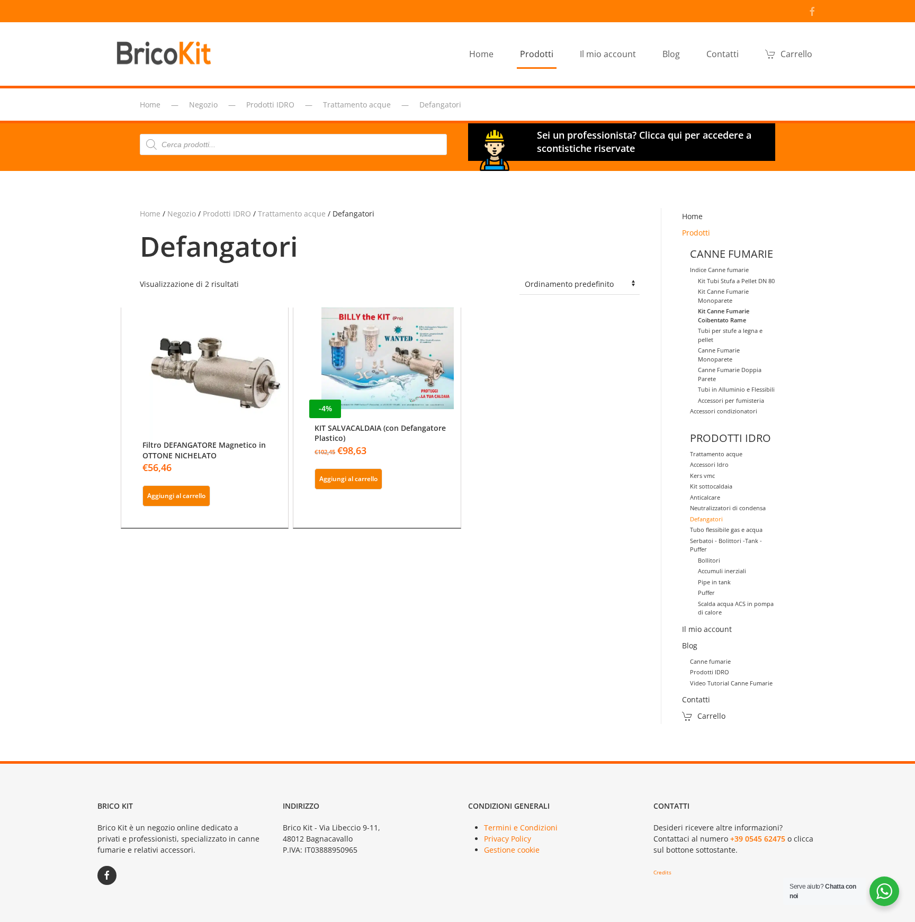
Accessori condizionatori (723, 411)
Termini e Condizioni (521, 827)
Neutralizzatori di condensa (728, 508)
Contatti (722, 54)
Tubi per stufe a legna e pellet (730, 335)
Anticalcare (705, 497)
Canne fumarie (710, 661)
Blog (689, 645)
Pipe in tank (714, 582)
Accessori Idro (709, 464)
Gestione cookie (512, 850)
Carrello (796, 54)
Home (481, 54)
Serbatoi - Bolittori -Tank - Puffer (726, 545)
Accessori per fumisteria (731, 400)
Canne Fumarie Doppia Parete (729, 374)
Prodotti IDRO (227, 214)
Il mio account (608, 54)
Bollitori (709, 560)
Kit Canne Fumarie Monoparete (723, 295)
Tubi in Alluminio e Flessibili (736, 389)
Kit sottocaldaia (711, 486)
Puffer (706, 592)
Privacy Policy (507, 839)
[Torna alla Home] (166, 54)
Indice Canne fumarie (719, 270)
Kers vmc (702, 476)
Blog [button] (671, 54)
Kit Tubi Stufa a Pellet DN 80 (736, 281)
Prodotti (696, 233)
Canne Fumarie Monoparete (719, 354)
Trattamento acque (292, 214)
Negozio (181, 214)
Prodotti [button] (536, 54)
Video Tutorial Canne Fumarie (731, 683)
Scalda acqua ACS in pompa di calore (736, 608)
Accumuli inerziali (722, 571)
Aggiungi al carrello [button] (176, 495)
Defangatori (706, 519)
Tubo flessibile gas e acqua (726, 530)
